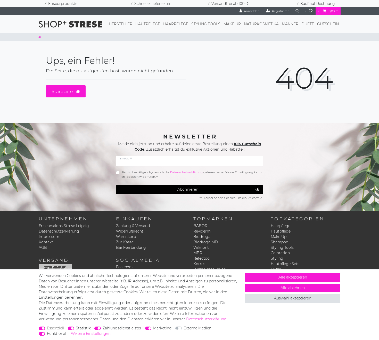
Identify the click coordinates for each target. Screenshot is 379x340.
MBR (197, 253)
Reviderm (202, 231)
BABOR (200, 225)
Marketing (162, 328)
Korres (199, 263)
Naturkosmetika (261, 24)
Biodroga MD (205, 242)
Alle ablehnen (293, 287)
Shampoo (279, 242)
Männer (290, 24)
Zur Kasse (125, 242)
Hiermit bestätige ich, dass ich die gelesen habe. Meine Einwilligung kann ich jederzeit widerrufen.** (191, 175)
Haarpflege (175, 24)
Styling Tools (205, 24)
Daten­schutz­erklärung (206, 319)
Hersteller (120, 24)
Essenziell (55, 328)
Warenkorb (126, 236)
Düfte (307, 24)
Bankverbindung (131, 247)
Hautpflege (147, 24)
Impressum (49, 236)
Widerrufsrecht (129, 231)
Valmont (201, 247)
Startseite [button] (63, 91)
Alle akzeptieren (292, 277)
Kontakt (46, 242)
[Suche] (297, 11)
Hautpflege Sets (285, 263)
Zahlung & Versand (133, 225)
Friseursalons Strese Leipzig (64, 225)
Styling (277, 258)
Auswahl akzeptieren (292, 298)
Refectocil (202, 258)
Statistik (83, 328)
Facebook (125, 267)
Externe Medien (197, 328)
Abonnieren (187, 189)
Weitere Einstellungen (91, 333)
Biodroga (201, 236)
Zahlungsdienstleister (122, 328)
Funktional (56, 333)
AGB (43, 247)
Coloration (280, 253)
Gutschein (328, 24)
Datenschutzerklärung (59, 231)
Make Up (232, 24)
